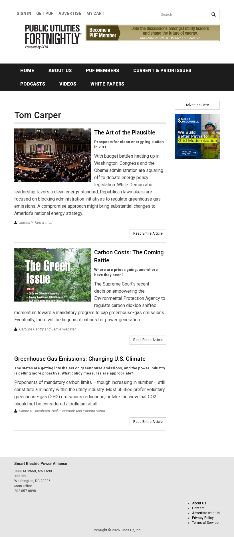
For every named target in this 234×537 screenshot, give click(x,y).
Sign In (24, 13)
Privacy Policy (203, 518)
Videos (67, 84)
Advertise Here (197, 105)
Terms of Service (205, 523)
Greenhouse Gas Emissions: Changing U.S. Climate (80, 358)
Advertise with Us (206, 513)
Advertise (69, 13)
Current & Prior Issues (162, 70)
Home (27, 70)
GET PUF (44, 13)
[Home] (45, 37)
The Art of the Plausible (124, 132)
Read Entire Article (148, 233)
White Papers (107, 84)
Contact (198, 508)
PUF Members (102, 70)
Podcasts (32, 84)
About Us (60, 70)
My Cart (95, 13)
